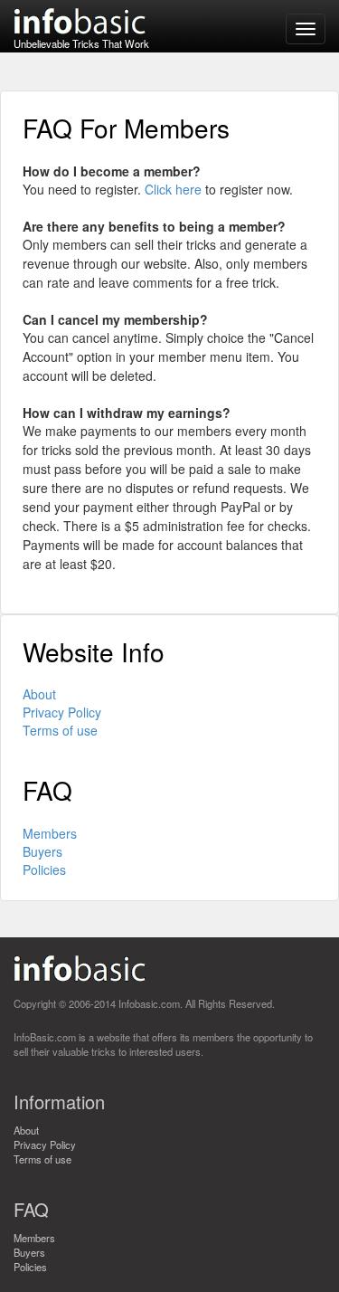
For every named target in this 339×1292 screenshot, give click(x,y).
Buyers (42, 851)
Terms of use (60, 730)
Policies (44, 869)
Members (50, 833)
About (39, 694)
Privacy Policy (62, 712)
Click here (173, 189)
